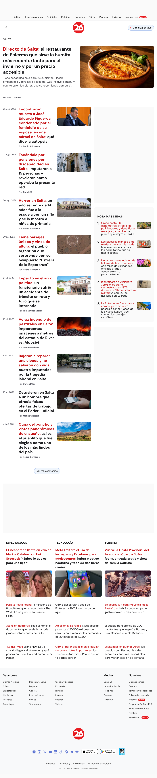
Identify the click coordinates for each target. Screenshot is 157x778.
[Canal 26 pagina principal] (78, 32)
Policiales (7, 699)
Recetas (59, 699)
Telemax (108, 695)
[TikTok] (60, 751)
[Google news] (76, 751)
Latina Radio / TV (112, 686)
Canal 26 (108, 681)
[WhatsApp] (66, 751)
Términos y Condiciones (71, 763)
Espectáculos (16, 543)
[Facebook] (34, 751)
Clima (6, 686)
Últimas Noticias (11, 681)
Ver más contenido (47, 471)
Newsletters (138, 717)
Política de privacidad (139, 695)
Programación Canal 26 (140, 704)
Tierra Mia (108, 690)
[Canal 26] (79, 734)
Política (32, 699)
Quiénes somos (136, 681)
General (33, 690)
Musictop (108, 699)
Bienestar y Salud (37, 681)
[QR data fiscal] (121, 754)
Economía (60, 686)
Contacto (133, 686)
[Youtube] (50, 751)
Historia (59, 690)
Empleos (133, 713)
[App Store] (90, 752)
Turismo (111, 543)
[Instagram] (39, 751)
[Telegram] (71, 751)
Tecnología (64, 543)
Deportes (33, 686)
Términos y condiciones (140, 690)
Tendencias (35, 704)
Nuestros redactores (139, 708)
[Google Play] (108, 752)
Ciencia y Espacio (64, 681)
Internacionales (36, 695)
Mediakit (136, 699)
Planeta (59, 695)
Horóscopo (8, 695)
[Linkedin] (55, 751)
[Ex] (44, 751)
